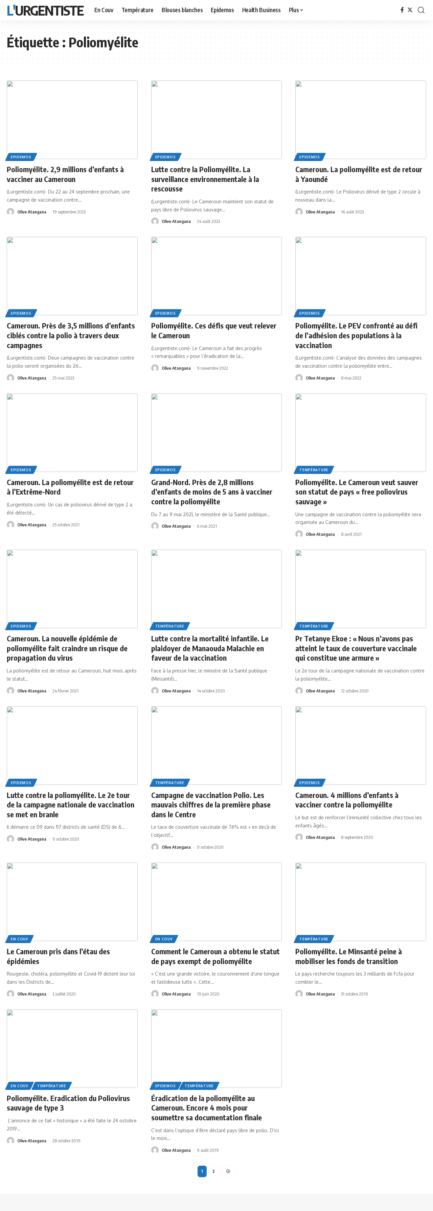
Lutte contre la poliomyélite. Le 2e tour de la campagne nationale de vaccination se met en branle (70, 804)
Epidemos (21, 157)
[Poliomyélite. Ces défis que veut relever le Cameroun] (216, 276)
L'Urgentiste (45, 10)
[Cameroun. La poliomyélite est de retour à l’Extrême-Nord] (72, 432)
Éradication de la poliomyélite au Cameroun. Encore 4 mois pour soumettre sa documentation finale (206, 1107)
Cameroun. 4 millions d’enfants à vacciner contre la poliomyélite (346, 799)
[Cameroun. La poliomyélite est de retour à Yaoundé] (360, 120)
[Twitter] (410, 10)
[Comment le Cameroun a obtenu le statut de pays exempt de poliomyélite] (216, 902)
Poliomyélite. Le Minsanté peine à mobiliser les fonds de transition (348, 956)
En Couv (19, 939)
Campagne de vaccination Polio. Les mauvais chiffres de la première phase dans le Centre (211, 804)
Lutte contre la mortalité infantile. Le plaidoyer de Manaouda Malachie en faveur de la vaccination (210, 648)
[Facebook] (402, 10)
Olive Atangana (31, 211)
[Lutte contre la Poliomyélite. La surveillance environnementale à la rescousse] (216, 120)
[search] (421, 10)
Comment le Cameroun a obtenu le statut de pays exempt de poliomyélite (215, 956)
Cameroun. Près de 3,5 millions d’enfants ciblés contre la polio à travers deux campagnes (71, 335)
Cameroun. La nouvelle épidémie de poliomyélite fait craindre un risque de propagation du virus (67, 648)
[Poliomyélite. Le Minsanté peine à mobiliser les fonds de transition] (360, 902)
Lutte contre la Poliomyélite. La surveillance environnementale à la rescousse (205, 178)
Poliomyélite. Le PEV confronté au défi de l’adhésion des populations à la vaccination (356, 335)
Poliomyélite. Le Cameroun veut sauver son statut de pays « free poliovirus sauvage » (356, 491)
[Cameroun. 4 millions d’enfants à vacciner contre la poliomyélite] (360, 745)
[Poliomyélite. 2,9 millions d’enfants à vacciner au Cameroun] (72, 120)
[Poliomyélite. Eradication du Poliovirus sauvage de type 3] (72, 1048)
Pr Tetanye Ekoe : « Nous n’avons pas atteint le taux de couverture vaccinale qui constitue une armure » (356, 648)
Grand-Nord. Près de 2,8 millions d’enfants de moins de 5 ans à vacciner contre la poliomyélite (211, 491)
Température (313, 470)
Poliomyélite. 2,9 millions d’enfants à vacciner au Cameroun (65, 174)
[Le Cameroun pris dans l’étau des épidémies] (72, 902)
